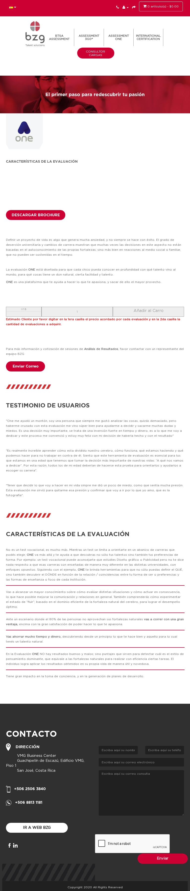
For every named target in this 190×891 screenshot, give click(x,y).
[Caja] (134, 7)
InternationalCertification (148, 37)
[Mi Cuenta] (125, 7)
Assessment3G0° (89, 37)
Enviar (162, 858)
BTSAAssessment (59, 37)
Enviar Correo (26, 366)
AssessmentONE (118, 37)
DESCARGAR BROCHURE (36, 215)
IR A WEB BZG (37, 828)
